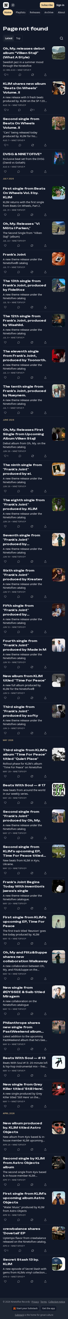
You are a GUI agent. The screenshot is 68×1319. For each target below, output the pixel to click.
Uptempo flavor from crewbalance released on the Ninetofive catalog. (24, 1239)
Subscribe (47, 5)
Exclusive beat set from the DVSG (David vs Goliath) (23, 160)
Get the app (48, 1308)
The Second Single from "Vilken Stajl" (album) (22, 234)
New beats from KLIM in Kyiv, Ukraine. (21, 862)
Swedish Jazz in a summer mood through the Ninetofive (23, 63)
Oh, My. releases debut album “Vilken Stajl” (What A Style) (24, 52)
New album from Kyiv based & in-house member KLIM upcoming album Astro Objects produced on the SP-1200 (24, 1138)
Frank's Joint (14, 254)
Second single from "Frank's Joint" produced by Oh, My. (21, 816)
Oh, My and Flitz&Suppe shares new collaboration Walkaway (25, 956)
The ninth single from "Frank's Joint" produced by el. (22, 469)
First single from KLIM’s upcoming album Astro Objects (24, 1198)
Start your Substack (27, 1308)
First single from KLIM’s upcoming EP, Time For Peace (24, 921)
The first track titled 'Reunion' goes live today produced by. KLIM (24, 932)
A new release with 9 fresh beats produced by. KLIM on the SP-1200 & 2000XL (24, 99)
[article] (34, 61)
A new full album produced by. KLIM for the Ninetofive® (22, 687)
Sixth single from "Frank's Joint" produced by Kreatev (22, 574)
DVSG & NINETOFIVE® (22, 154)
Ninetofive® (24, 70)
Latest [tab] (9, 38)
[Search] (61, 38)
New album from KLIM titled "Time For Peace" (24, 678)
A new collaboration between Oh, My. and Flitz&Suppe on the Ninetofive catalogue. (24, 967)
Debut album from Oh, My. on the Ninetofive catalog (24, 445)
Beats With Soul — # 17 (24, 785)
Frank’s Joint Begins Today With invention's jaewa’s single (23, 886)
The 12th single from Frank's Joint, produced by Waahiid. (24, 320)
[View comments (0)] (20, 75)
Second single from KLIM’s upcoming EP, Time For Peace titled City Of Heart (23, 851)
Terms (43, 1301)
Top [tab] (18, 38)
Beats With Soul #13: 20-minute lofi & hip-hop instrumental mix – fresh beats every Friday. (25, 1064)
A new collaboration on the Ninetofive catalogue (20, 1003)
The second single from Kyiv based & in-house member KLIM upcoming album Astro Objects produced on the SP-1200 (24, 1173)
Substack (19, 1314)
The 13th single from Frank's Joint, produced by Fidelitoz (24, 285)
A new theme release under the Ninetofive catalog (22, 296)
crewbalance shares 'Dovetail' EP (21, 1231)
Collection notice (56, 1301)
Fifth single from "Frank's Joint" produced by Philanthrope (18, 610)
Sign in (60, 5)
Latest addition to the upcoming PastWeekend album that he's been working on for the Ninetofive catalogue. (25, 1038)
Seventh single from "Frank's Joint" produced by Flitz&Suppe (21, 539)
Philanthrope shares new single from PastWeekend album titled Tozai (22, 1027)
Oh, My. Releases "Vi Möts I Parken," (21, 226)
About (61, 12)
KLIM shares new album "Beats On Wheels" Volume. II (24, 88)
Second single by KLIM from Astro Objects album (24, 1162)
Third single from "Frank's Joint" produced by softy (20, 711)
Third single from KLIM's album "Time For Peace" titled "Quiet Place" (25, 754)
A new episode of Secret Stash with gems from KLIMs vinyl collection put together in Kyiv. (24, 1270)
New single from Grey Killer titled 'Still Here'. (23, 1086)
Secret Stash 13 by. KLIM (21, 1262)
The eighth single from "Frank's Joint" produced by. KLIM (24, 504)
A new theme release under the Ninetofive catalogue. (22, 897)
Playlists (20, 12)
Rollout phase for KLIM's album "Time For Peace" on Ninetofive (22, 765)
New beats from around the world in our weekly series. (24, 791)
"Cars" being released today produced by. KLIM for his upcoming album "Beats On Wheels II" (25, 134)
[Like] (5, 171)
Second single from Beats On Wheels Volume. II (21, 123)
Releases (35, 12)
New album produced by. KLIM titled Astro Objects (22, 1127)
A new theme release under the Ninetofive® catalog (22, 261)
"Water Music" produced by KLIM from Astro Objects (23, 1209)
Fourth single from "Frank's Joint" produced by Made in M (24, 645)
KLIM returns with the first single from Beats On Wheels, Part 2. (23, 203)
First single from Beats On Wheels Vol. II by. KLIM (24, 193)
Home (7, 12)
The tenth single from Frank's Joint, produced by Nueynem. (24, 390)
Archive (48, 12)
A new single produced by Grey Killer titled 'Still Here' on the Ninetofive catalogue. (22, 1095)
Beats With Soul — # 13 (24, 1058)
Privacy (35, 1301)
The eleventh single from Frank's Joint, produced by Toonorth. (24, 355)
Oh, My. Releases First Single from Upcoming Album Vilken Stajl (23, 434)
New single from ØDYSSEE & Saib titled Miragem (24, 992)
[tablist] (12, 38)
